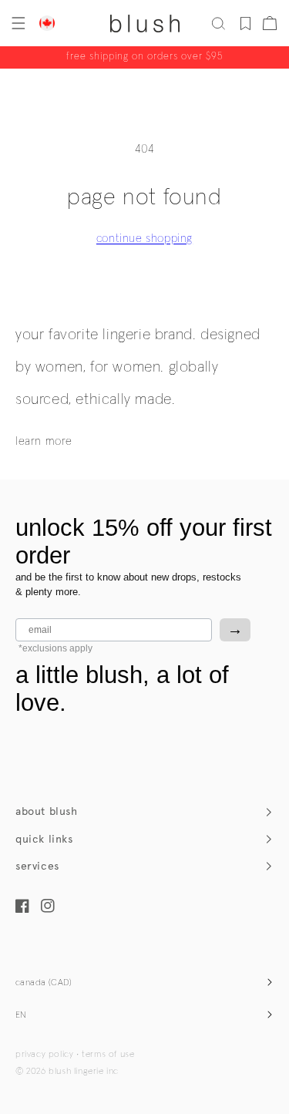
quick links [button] (44, 839)
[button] (17, 23)
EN (21, 1015)
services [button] (37, 866)
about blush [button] (46, 811)
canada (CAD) (43, 983)
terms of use (108, 1054)
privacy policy (44, 1054)
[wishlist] (245, 23)
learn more (43, 441)
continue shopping (144, 238)
